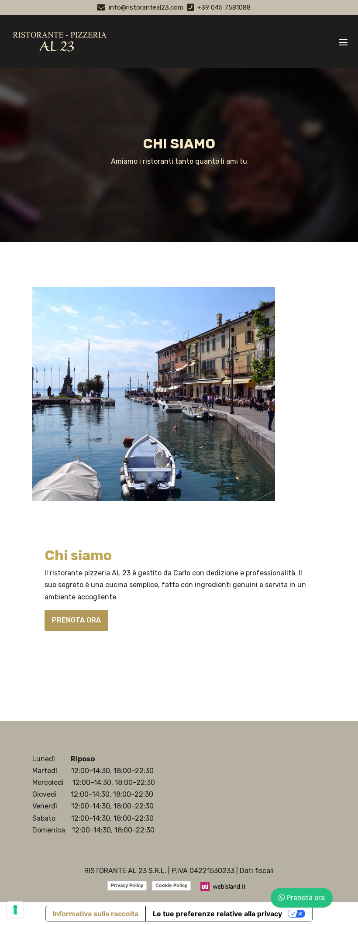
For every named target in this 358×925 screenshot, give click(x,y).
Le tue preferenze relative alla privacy (217, 913)
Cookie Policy (171, 885)
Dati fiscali (257, 871)
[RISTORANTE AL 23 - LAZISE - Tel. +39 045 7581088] (57, 41)
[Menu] (343, 41)
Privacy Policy (127, 885)
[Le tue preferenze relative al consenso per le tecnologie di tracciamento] (15, 909)
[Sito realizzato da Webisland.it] (223, 886)
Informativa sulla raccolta (95, 913)
